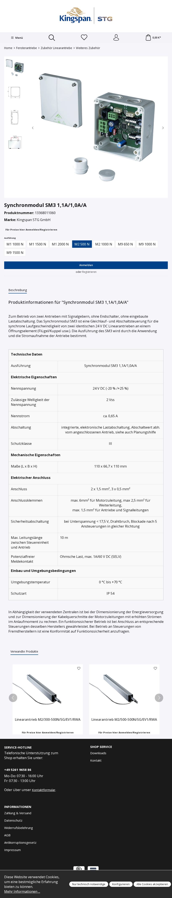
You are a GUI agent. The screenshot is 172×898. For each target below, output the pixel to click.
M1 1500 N (37, 244)
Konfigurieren (121, 884)
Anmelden (86, 265)
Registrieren (89, 272)
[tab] (17, 290)
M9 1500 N (15, 252)
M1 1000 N (15, 244)
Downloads (98, 753)
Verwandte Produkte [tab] (24, 651)
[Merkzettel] (84, 37)
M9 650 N (125, 244)
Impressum (12, 850)
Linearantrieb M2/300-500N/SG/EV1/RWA (48, 719)
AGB (7, 835)
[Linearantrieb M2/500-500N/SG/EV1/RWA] (124, 690)
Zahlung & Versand (17, 813)
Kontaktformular (43, 790)
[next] (159, 698)
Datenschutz (13, 820)
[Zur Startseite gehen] (86, 15)
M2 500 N (82, 244)
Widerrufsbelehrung (18, 828)
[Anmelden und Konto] (116, 37)
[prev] (13, 698)
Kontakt (96, 760)
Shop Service (101, 746)
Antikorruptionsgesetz (20, 842)
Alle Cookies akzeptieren (152, 884)
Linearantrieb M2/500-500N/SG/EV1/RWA (124, 719)
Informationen (17, 806)
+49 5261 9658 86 (17, 769)
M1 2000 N (60, 244)
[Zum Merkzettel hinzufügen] (79, 668)
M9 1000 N (147, 244)
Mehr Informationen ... (22, 891)
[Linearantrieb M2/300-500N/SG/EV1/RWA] (48, 690)
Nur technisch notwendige (88, 884)
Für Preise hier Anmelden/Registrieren (31, 229)
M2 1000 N (103, 244)
